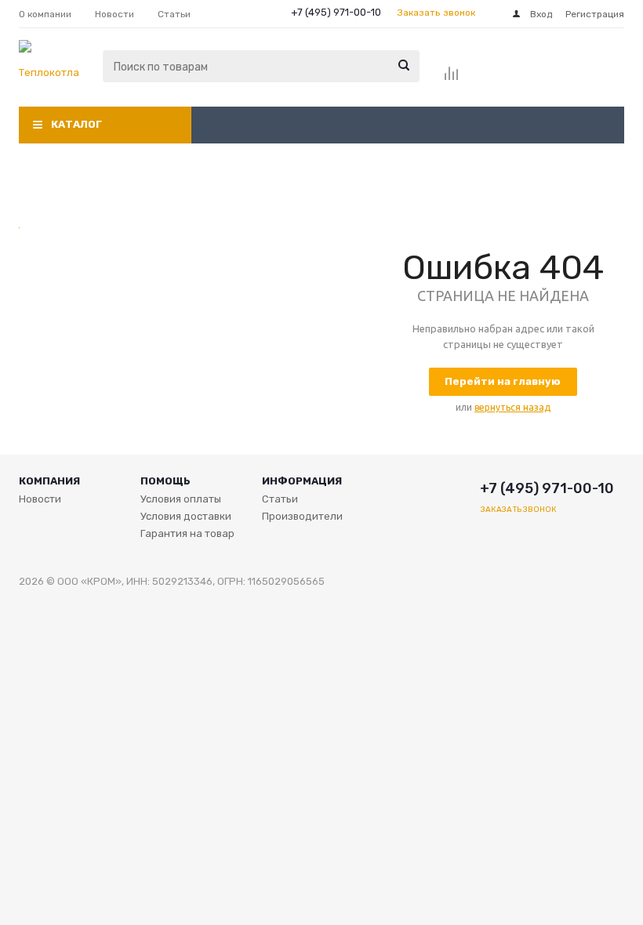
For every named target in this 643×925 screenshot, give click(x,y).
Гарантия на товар (187, 533)
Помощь (165, 481)
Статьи (280, 499)
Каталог (76, 124)
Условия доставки (185, 516)
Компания (49, 481)
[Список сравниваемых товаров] (451, 78)
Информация (302, 481)
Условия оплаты (180, 499)
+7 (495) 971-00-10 (336, 12)
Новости (40, 499)
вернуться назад (512, 407)
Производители (302, 516)
